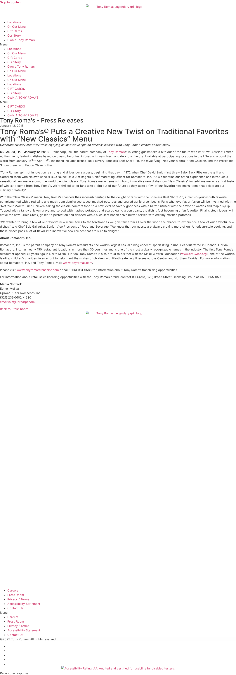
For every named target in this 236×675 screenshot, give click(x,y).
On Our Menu (16, 26)
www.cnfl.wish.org (194, 254)
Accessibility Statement (23, 604)
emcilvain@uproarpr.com (17, 302)
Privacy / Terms (18, 599)
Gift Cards (14, 31)
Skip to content (11, 2)
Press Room (15, 595)
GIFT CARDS (16, 89)
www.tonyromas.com (77, 263)
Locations (14, 22)
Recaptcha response (14, 673)
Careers (12, 590)
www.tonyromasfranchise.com (38, 270)
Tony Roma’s (116, 152)
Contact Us (15, 608)
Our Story (14, 35)
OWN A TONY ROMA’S (22, 97)
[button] (118, 44)
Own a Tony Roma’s (21, 40)
